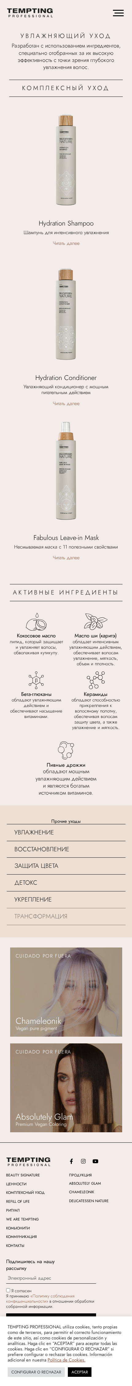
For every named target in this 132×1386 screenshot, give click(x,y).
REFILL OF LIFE (18, 1201)
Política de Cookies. (66, 1360)
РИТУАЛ (13, 1210)
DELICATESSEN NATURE (89, 1201)
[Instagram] (83, 1161)
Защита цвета (36, 865)
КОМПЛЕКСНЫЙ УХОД (25, 1192)
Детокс (25, 882)
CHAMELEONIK (81, 1192)
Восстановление (41, 849)
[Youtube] (95, 1161)
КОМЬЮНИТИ (18, 1228)
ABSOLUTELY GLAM (85, 1183)
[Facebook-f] (71, 1161)
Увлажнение (34, 832)
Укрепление (33, 899)
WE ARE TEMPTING (22, 1219)
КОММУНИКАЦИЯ (21, 1237)
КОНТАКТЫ (15, 1245)
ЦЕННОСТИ (16, 1184)
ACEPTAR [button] (80, 1372)
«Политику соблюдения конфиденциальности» (40, 1298)
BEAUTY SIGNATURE (23, 1175)
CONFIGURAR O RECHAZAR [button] (36, 1372)
